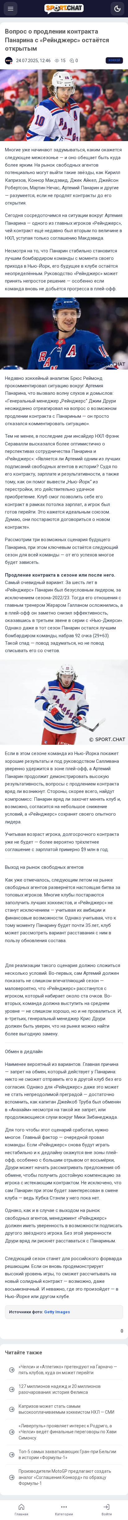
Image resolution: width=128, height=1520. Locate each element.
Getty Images (57, 1312)
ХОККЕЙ (114, 60)
